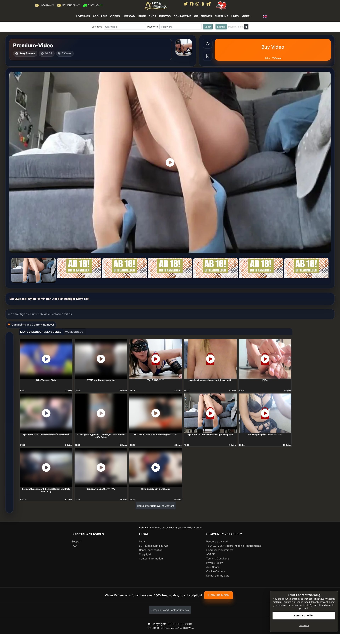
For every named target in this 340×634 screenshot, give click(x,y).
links (235, 16)
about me (100, 16)
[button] (266, 16)
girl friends (203, 16)
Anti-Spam (212, 567)
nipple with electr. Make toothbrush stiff (210, 380)
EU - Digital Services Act (153, 545)
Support (76, 541)
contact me (182, 16)
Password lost (236, 26)
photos (165, 16)
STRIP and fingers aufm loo (101, 380)
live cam (129, 16)
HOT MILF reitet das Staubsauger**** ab (155, 434)
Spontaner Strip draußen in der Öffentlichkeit (46, 434)
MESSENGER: (71, 5)
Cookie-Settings (216, 571)
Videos (115, 16)
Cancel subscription (150, 549)
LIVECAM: (47, 5)
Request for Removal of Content (155, 505)
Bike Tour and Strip (46, 380)
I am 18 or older (304, 615)
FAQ (74, 545)
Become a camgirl (217, 541)
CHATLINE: (95, 5)
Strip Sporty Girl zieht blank (155, 489)
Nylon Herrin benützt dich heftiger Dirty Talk (210, 434)
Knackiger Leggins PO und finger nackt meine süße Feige (100, 435)
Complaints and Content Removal (170, 609)
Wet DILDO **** (155, 380)
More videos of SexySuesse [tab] (40, 332)
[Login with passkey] (246, 26)
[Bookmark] (207, 56)
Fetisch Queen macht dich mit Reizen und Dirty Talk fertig (46, 490)
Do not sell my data (217, 575)
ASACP (210, 554)
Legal (142, 541)
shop (152, 16)
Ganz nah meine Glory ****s (100, 489)
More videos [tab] (74, 332)
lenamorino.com (179, 624)
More (246, 16)
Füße (265, 380)
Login (208, 26)
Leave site (304, 625)
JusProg (198, 527)
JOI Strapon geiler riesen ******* (265, 434)
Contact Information (151, 558)
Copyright (145, 554)
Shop (142, 16)
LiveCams (83, 16)
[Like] (207, 44)
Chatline (221, 16)
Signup (221, 26)
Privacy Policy (214, 562)
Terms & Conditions (218, 558)
